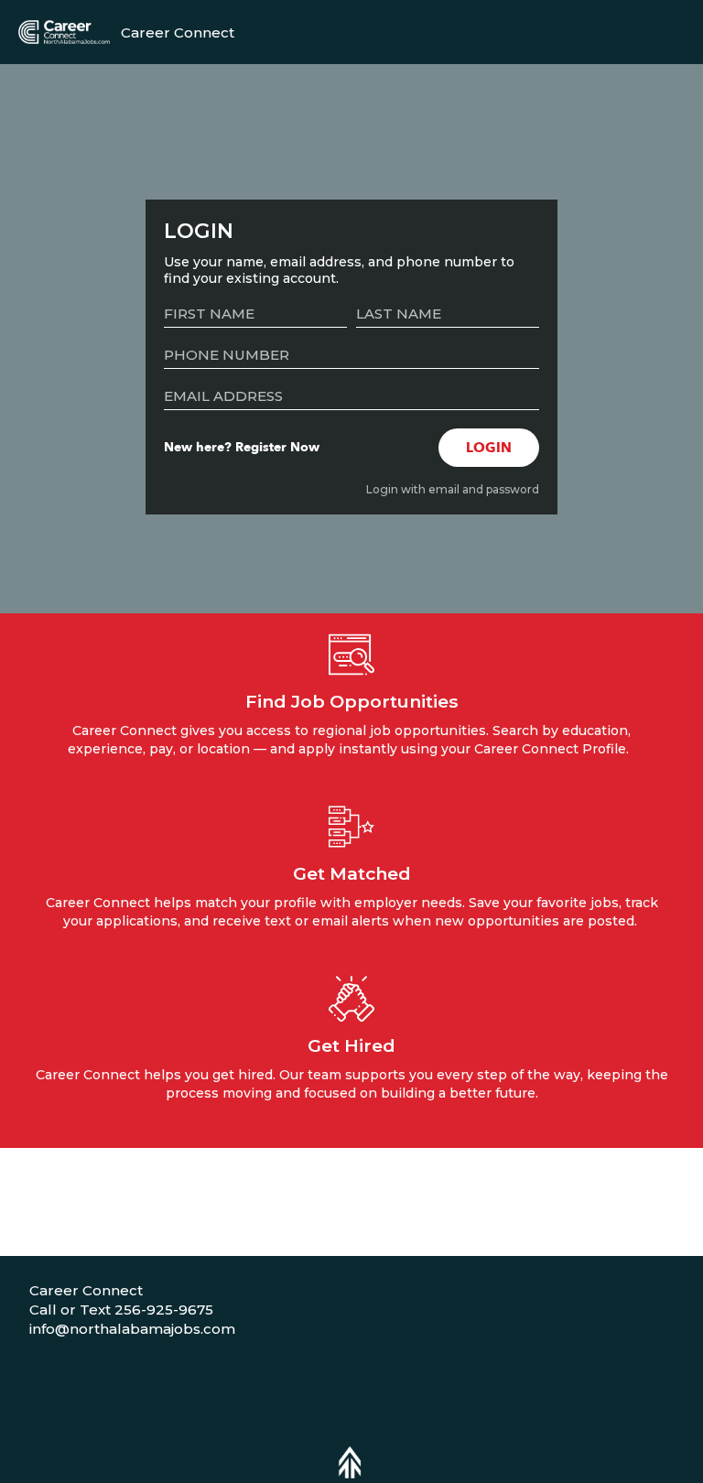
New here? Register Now (241, 447)
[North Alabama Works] (64, 31)
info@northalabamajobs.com (132, 1328)
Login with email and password (452, 489)
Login (489, 447)
